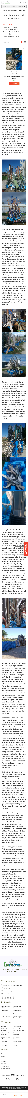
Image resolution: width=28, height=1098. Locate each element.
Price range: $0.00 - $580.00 (10, 27)
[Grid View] (22, 42)
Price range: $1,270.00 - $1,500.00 (11, 36)
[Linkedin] (14, 998)
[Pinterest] (2, 998)
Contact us (4, 1045)
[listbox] (11, 42)
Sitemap (15, 1045)
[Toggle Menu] (2, 2)
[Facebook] (11, 998)
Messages (3, 1059)
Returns (3, 1056)
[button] (26, 549)
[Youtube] (8, 998)
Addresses (3, 1061)
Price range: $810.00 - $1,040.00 (11, 32)
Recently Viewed (5, 1066)
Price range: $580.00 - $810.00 (10, 29)
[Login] (24, 2)
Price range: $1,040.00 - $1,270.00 (11, 34)
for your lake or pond (19, 10)
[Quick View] (20, 48)
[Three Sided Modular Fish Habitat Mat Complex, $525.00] (14, 59)
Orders (2, 1054)
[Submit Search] (25, 6)
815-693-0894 (7, 988)
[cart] (26, 2)
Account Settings (5, 1068)
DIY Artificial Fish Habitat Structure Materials (17, 1012)
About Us (3, 1026)
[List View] (25, 42)
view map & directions (9, 993)
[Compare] (23, 48)
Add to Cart (14, 83)
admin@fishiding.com (9, 991)
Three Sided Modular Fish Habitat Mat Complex (14, 77)
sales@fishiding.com (15, 942)
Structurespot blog (17, 1026)
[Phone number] (21, 2)
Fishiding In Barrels (5, 1016)
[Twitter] (5, 998)
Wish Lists (3, 1063)
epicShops (19, 1088)
